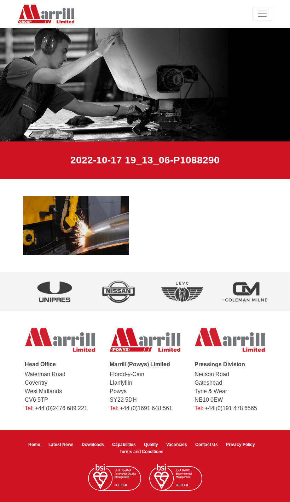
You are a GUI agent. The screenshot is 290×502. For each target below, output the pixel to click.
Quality (151, 444)
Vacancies (176, 444)
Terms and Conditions (141, 451)
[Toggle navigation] (262, 14)
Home (34, 444)
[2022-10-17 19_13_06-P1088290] (76, 225)
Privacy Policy (240, 444)
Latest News (61, 444)
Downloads (93, 444)
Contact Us (206, 444)
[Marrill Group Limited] (46, 14)
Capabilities (124, 444)
